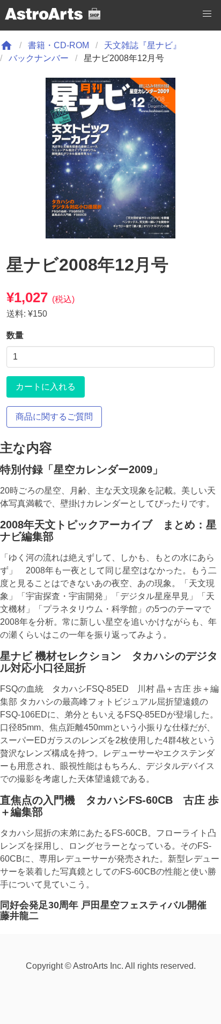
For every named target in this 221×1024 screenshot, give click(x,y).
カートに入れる (46, 386)
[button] (207, 14)
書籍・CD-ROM (58, 45)
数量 (15, 335)
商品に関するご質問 (54, 416)
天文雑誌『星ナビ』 (142, 45)
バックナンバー (39, 58)
